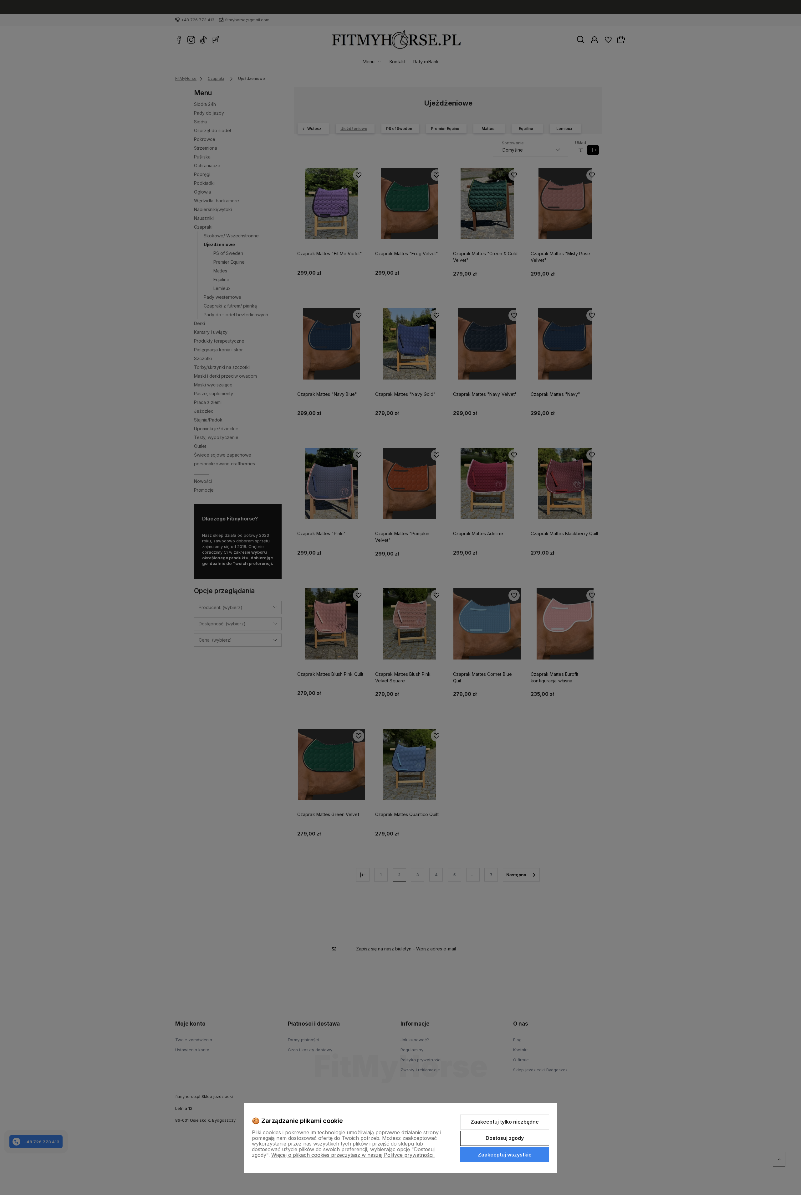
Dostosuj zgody (505, 1138)
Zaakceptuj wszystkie (505, 1154)
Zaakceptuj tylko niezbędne (505, 1122)
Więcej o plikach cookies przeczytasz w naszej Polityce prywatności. (353, 1155)
